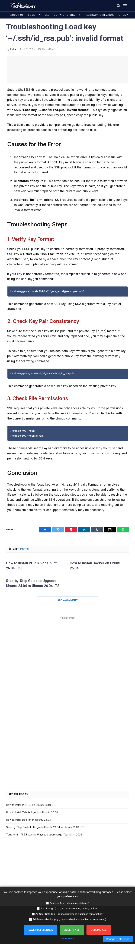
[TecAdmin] (23, 5)
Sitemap (124, 15)
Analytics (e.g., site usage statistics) (69, 903)
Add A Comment (67, 600)
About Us (17, 15)
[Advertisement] (67, 69)
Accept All (71, 929)
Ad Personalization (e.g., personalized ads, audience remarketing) (69, 919)
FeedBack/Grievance (100, 15)
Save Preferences (40, 929)
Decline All (99, 929)
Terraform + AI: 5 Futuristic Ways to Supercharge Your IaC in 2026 (44, 834)
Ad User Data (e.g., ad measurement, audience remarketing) (69, 913)
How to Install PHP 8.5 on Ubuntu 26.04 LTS (32, 565)
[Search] (118, 6)
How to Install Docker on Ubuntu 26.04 (95, 565)
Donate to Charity (67, 15)
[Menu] (125, 6)
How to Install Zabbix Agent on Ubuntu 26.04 (32, 812)
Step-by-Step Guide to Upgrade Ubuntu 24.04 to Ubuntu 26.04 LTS (33, 583)
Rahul (13, 49)
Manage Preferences (118, 938)
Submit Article (39, 15)
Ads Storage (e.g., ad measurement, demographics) (69, 908)
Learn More (67, 938)
